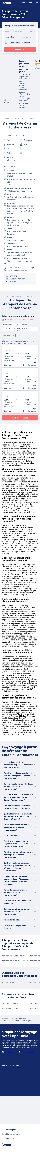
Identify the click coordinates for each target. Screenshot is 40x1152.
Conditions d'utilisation (11, 1134)
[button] (12, 37)
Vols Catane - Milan (10, 1004)
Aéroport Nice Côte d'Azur (13, 956)
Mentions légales (9, 1129)
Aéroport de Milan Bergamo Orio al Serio (19, 961)
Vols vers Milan (8, 982)
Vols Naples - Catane (10, 1008)
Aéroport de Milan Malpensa (15, 325)
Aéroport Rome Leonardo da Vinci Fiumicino (20, 329)
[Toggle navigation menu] (37, 3)
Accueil (5, 1018)
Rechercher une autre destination (21, 319)
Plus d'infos (7, 335)
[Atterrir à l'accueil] (6, 3)
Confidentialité (8, 1138)
